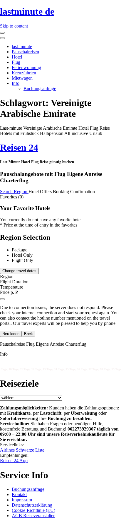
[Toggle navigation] (2, 33)
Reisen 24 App (14, 460)
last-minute (22, 46)
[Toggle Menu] (2, 38)
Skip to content (14, 25)
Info (15, 83)
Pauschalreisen (25, 51)
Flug (16, 62)
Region (21, 191)
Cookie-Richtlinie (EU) (33, 510)
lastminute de (27, 11)
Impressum (22, 499)
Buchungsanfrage (39, 88)
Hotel (17, 56)
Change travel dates (19, 271)
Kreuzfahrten (24, 72)
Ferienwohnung (26, 67)
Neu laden (10, 334)
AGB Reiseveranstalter (33, 515)
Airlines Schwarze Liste (22, 449)
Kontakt (19, 494)
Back (28, 334)
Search (7, 191)
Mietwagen (22, 78)
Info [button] (4, 353)
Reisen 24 (19, 147)
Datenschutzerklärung (32, 505)
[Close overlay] (2, 299)
